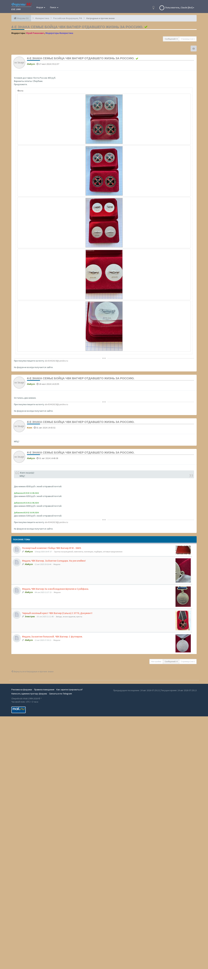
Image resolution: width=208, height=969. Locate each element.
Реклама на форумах (21, 689)
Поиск (53, 7)
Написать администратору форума (29, 693)
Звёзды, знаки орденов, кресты (69, 616)
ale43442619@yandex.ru (56, 360)
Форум (40, 7)
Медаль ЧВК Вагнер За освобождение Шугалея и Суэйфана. (55, 588)
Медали (56, 564)
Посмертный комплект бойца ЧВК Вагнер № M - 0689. (51, 548)
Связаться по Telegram (60, 693)
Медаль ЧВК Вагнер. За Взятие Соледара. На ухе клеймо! (54, 560)
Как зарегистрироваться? (69, 689)
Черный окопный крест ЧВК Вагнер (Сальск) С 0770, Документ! (57, 613)
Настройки (156, 661)
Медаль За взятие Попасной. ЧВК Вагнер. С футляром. (52, 636)
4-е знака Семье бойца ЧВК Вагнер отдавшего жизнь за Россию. (77, 27)
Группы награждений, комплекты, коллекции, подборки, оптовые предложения (88, 551)
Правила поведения (44, 689)
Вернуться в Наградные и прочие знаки (33, 671)
